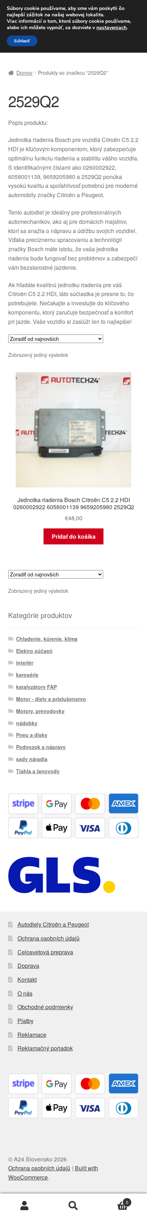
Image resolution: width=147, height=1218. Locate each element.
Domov (24, 72)
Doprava (28, 965)
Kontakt (27, 979)
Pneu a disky (31, 734)
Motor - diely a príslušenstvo (51, 698)
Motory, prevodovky (40, 711)
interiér (24, 662)
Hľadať (73, 1206)
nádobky (26, 723)
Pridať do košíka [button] (74, 536)
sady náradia (31, 759)
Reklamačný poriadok (45, 1048)
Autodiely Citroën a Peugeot (53, 924)
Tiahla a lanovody (38, 771)
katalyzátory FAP (36, 686)
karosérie (27, 674)
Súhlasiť (22, 41)
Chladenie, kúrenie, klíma (46, 638)
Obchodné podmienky (45, 1007)
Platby (25, 1021)
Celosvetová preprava (45, 952)
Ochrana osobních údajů (48, 938)
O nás (24, 993)
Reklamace (31, 1034)
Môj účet (24, 1206)
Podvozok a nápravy (41, 746)
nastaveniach (111, 28)
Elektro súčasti (34, 650)
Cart (113, 1199)
